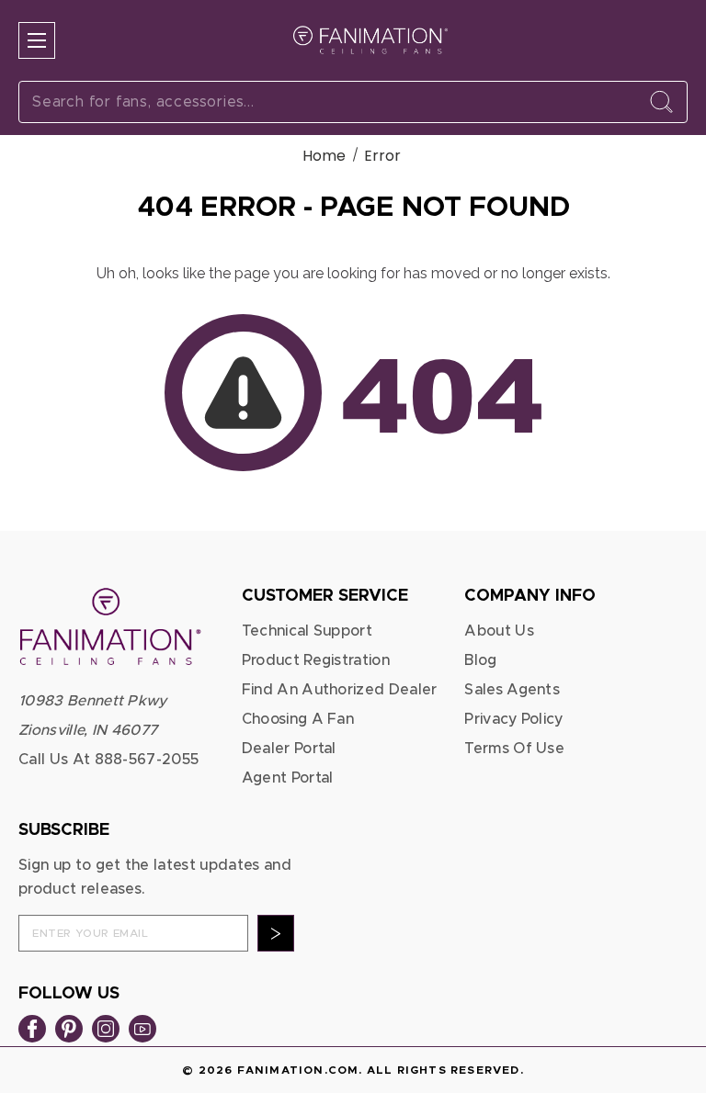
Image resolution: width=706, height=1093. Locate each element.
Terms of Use (514, 748)
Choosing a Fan (298, 719)
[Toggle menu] (36, 40)
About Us (499, 631)
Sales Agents (512, 689)
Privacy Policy (513, 719)
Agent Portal (288, 778)
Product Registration (316, 660)
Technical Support (307, 631)
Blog (480, 660)
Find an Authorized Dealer (340, 689)
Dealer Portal (289, 748)
